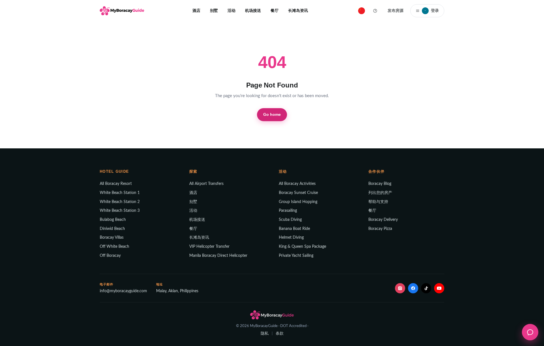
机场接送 (253, 10)
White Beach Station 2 (120, 202)
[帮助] (375, 10)
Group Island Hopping (298, 202)
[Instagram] (400, 288)
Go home (272, 114)
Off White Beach (114, 247)
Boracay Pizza (380, 229)
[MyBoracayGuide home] (122, 10)
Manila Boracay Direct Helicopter (218, 256)
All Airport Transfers (206, 184)
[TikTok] (426, 288)
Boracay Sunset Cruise (298, 193)
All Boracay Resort (116, 184)
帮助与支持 (378, 202)
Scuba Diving (290, 220)
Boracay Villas (112, 238)
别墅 (214, 10)
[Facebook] (413, 288)
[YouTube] (439, 288)
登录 (432, 10)
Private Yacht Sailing (296, 256)
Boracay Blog (379, 184)
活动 (231, 10)
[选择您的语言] (361, 10)
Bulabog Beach (113, 220)
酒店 (196, 10)
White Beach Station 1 (120, 193)
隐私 (265, 334)
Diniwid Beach (112, 229)
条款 (280, 334)
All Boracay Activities (297, 184)
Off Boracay (110, 256)
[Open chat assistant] (530, 332)
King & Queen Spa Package (302, 247)
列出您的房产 (380, 193)
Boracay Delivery (383, 220)
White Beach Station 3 (120, 211)
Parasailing (288, 211)
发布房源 (395, 10)
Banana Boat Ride (294, 229)
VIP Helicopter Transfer (209, 247)
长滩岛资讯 (298, 10)
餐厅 (275, 10)
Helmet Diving (291, 238)
